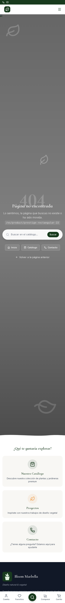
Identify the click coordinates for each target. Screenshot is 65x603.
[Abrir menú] (60, 9)
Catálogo (32, 247)
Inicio (14, 247)
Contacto (52, 247)
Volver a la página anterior (34, 257)
